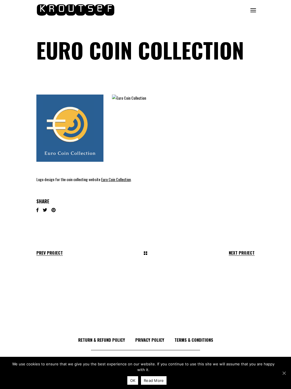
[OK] (284, 373)
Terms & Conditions (193, 340)
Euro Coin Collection (116, 179)
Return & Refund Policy (101, 340)
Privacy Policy (149, 340)
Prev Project (49, 253)
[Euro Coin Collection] (69, 128)
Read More (154, 380)
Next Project (242, 253)
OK (133, 380)
